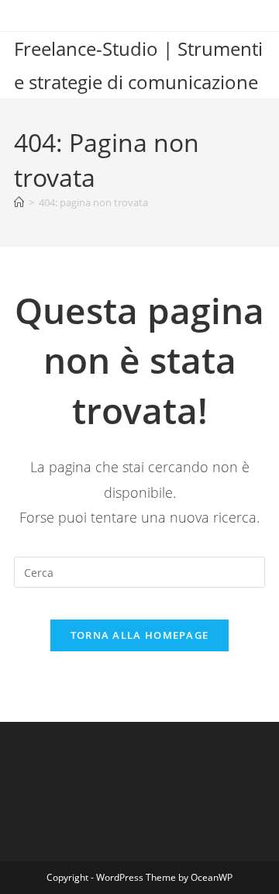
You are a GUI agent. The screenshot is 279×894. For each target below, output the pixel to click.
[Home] (19, 202)
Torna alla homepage (140, 635)
